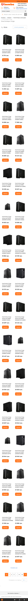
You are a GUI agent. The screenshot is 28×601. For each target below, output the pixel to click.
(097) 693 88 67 (22, 3)
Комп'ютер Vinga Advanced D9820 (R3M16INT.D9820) (6, 118)
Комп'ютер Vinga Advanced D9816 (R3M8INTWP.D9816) (20, 552)
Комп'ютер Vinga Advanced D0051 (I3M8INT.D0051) (19, 285)
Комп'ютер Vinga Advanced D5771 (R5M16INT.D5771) (6, 452)
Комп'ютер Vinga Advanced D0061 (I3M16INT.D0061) (19, 452)
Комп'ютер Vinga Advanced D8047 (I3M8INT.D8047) (6, 251)
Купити (5, 60)
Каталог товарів (6, 11)
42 (22, 574)
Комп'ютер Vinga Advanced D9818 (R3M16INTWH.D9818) (7, 519)
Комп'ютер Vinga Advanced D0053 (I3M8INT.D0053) (6, 352)
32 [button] (24, 580)
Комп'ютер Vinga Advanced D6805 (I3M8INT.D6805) (6, 285)
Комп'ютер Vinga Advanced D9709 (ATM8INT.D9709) (19, 51)
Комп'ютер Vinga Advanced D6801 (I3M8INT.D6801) (19, 118)
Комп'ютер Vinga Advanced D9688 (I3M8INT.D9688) (6, 151)
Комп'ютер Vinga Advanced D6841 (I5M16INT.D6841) (6, 552)
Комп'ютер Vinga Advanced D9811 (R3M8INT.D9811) (6, 51)
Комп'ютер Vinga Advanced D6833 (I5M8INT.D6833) (19, 485)
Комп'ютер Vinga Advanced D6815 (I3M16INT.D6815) (19, 519)
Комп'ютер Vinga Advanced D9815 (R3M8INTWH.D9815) (20, 251)
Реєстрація (24, 1)
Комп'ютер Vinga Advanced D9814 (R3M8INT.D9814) (6, 84)
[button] (4, 27)
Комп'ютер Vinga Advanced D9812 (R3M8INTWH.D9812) (20, 185)
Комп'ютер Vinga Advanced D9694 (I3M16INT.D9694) (19, 418)
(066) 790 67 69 (22, 5)
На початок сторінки (13, 593)
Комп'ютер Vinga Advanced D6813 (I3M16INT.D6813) (6, 385)
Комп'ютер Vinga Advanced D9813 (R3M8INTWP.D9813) (20, 318)
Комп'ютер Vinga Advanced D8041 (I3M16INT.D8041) (19, 385)
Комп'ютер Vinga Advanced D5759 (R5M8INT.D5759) (6, 218)
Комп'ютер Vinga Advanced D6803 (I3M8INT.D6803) (19, 151)
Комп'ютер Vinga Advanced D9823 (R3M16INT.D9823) (19, 218)
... (16, 574)
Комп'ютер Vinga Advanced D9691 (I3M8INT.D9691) (6, 318)
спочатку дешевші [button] (19, 27)
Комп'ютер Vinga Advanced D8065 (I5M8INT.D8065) (6, 418)
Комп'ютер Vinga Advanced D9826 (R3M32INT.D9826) (6, 485)
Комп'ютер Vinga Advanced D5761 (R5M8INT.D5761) (19, 352)
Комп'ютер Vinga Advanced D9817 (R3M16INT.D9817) (19, 84)
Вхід (19, 1)
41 (19, 574)
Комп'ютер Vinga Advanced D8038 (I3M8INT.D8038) (6, 185)
